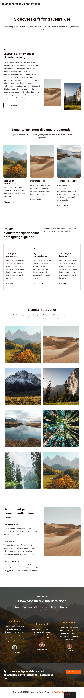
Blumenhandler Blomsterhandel (21, 3)
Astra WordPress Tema (62, 692)
